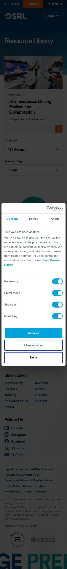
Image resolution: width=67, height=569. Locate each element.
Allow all (33, 333)
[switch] (57, 293)
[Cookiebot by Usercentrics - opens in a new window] (47, 208)
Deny (33, 357)
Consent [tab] (12, 218)
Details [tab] (33, 218)
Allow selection (33, 345)
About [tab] (55, 218)
